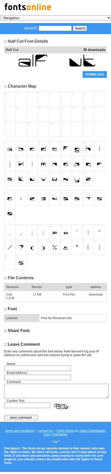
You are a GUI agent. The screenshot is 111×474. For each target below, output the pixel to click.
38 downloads (94, 50)
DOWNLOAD (94, 74)
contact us (45, 431)
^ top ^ (55, 441)
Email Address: (17, 373)
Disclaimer (60, 434)
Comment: (14, 382)
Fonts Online (65, 431)
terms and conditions (20, 431)
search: (31, 28)
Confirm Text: (16, 401)
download (96, 294)
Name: (11, 364)
